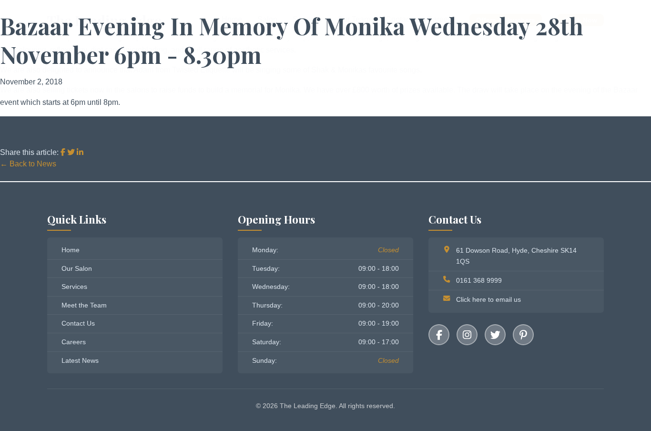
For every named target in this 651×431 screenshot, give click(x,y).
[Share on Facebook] (64, 152)
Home (70, 250)
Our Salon (76, 268)
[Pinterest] (523, 334)
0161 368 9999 (479, 280)
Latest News (80, 360)
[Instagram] (467, 334)
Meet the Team (84, 305)
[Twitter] (495, 334)
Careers (73, 342)
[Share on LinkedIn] (80, 152)
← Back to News (28, 164)
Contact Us (78, 323)
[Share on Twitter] (72, 152)
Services (74, 286)
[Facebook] (438, 334)
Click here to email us (488, 299)
